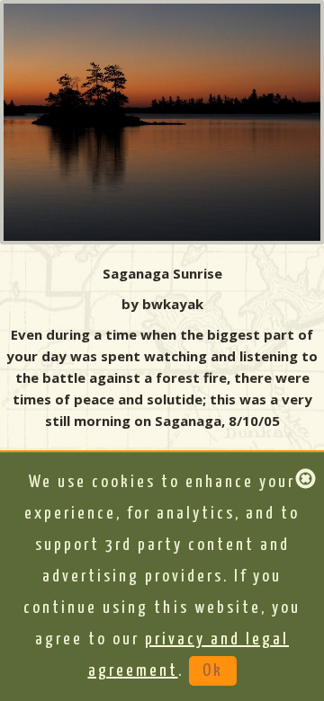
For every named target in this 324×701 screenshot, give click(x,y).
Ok (212, 670)
